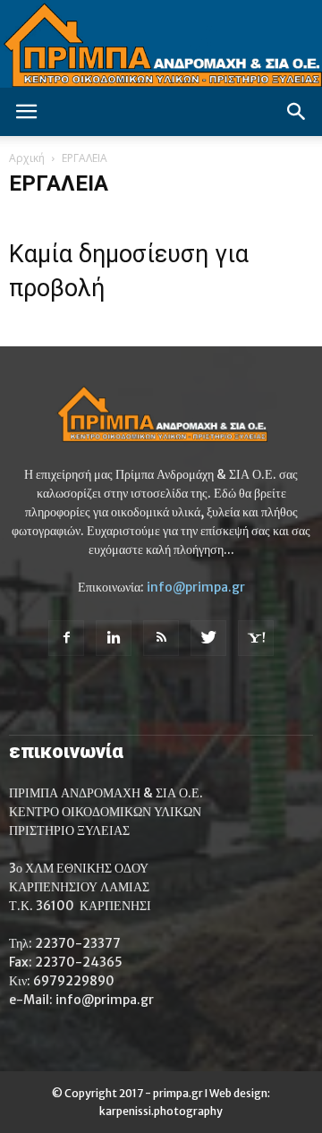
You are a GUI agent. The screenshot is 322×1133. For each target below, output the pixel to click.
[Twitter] (208, 638)
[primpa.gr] (161, 44)
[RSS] (161, 638)
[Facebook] (66, 638)
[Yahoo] (256, 638)
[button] (297, 112)
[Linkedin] (113, 638)
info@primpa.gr (196, 587)
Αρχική (27, 158)
